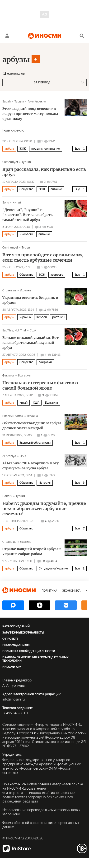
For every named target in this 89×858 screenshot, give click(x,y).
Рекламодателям (15, 645)
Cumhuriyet (10, 162)
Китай (17, 202)
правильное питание (45, 148)
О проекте (10, 638)
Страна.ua (9, 290)
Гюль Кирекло (37, 101)
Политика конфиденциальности (28, 651)
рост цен (58, 317)
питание (56, 189)
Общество (26, 189)
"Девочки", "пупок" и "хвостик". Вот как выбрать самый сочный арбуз (27, 215)
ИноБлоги (26, 234)
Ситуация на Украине (53, 568)
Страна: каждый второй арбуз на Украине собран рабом (31, 551)
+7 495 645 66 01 (15, 713)
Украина (25, 290)
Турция (19, 101)
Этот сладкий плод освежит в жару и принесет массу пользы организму (30, 114)
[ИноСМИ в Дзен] (39, 605)
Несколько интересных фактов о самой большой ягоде (40, 385)
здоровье (57, 274)
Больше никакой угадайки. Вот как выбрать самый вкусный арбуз (30, 342)
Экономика (71, 590)
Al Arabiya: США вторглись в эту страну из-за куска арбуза (30, 465)
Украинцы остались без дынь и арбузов (30, 300)
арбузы (16, 59)
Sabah (6, 101)
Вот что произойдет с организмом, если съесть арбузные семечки (42, 257)
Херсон (41, 317)
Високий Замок (12, 416)
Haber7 (7, 496)
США (33, 330)
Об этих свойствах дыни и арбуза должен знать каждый (31, 425)
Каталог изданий (16, 626)
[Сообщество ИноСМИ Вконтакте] (66, 605)
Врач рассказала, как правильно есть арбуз (44, 172)
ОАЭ (23, 456)
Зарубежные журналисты (23, 632)
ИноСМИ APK (11, 667)
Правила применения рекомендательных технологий (35, 659)
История (45, 482)
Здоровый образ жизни (35, 442)
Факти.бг (8, 375)
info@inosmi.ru (13, 699)
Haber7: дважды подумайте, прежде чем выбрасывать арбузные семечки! (44, 509)
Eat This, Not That (14, 330)
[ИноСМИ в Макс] (13, 605)
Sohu (5, 202)
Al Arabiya (9, 456)
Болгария (24, 375)
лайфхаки (45, 362)
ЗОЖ (22, 148)
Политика (49, 590)
